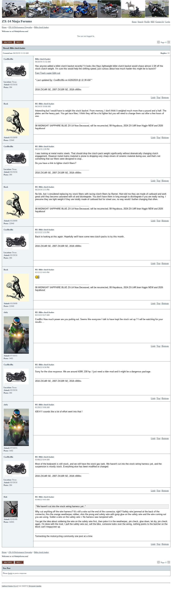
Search (140, 22)
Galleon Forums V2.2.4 (10, 586)
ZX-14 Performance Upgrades (20, 27)
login (10, 573)
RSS (152, 22)
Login (167, 22)
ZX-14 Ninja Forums (17, 21)
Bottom (165, 97)
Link (153, 97)
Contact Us (160, 22)
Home (134, 22)
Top (158, 97)
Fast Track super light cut (47, 73)
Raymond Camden (35, 586)
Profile (147, 22)
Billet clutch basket (41, 27)
